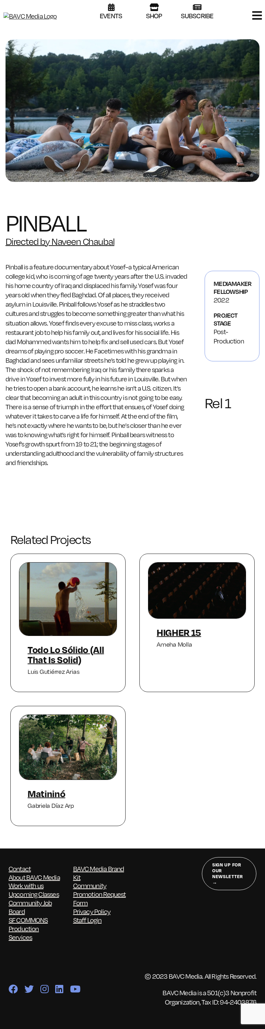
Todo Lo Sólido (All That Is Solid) (66, 654)
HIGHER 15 (179, 632)
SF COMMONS (28, 919)
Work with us (26, 885)
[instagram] (44, 989)
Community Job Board (30, 907)
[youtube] (75, 989)
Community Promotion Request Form (99, 894)
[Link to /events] (111, 7)
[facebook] (13, 989)
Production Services (24, 932)
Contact (20, 868)
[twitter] (28, 989)
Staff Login (87, 919)
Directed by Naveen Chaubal (60, 241)
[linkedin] (59, 989)
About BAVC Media (34, 877)
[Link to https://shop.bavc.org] (154, 7)
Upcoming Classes (34, 893)
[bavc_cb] (30, 15)
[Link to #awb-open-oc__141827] (257, 15)
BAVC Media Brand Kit (98, 873)
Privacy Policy (91, 911)
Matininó (46, 793)
